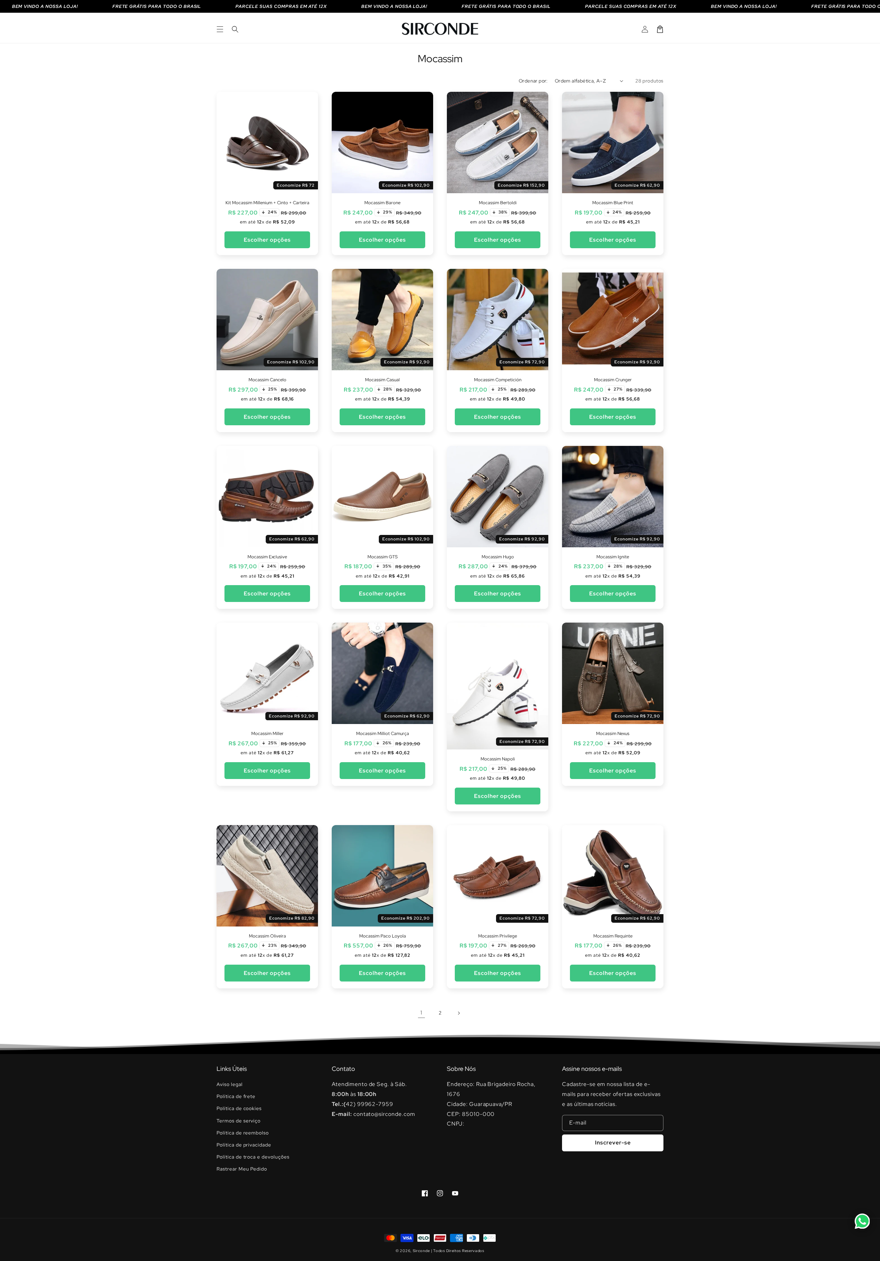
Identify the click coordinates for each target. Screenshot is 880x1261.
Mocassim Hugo (498, 557)
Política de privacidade (244, 1145)
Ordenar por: (533, 81)
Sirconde (421, 1250)
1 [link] (421, 1012)
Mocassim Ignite (612, 557)
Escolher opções (267, 239)
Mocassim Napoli (498, 759)
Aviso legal (230, 1084)
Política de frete (236, 1096)
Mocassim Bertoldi (498, 203)
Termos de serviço (239, 1121)
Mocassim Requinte (612, 936)
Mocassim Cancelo (267, 380)
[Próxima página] (458, 1013)
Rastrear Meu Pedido (242, 1169)
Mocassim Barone (382, 203)
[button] (220, 29)
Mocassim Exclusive (267, 557)
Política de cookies (239, 1108)
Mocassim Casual (382, 380)
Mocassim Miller (267, 733)
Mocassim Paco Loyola (382, 936)
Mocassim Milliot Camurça (382, 733)
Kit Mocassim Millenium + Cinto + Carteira (267, 203)
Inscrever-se (613, 1142)
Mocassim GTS (382, 557)
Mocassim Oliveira (267, 936)
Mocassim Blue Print (612, 203)
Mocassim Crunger (613, 380)
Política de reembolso (243, 1133)
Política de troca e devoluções (253, 1157)
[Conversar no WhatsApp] (862, 1221)
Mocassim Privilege (497, 936)
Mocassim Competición (497, 380)
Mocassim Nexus (612, 733)
